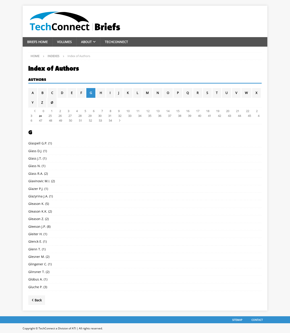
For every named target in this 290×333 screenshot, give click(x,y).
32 (119, 116)
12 (148, 111)
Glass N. (34, 166)
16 (187, 111)
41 (209, 116)
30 (100, 116)
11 (138, 111)
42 (219, 116)
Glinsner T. (36, 272)
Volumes (64, 42)
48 (50, 120)
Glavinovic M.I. (39, 181)
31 (109, 116)
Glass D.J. (35, 151)
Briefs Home (37, 42)
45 (249, 116)
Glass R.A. (35, 173)
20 (227, 111)
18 (207, 111)
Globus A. (35, 279)
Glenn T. (34, 249)
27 (70, 116)
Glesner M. (36, 256)
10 (128, 111)
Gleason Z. (36, 219)
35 (149, 116)
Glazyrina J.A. (38, 196)
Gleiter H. (35, 234)
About (86, 42)
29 (90, 116)
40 (199, 116)
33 (129, 116)
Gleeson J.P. (37, 226)
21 (237, 111)
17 (197, 111)
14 (167, 111)
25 (50, 116)
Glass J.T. (35, 158)
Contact (257, 319)
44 (239, 116)
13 (158, 111)
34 (139, 116)
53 (100, 120)
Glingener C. (37, 264)
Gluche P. (35, 287)
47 (40, 120)
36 (159, 116)
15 (177, 111)
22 (247, 111)
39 (189, 116)
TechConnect (116, 42)
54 (110, 120)
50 (70, 120)
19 (217, 111)
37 (169, 116)
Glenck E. (35, 241)
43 (229, 116)
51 (80, 120)
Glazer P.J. (36, 189)
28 (80, 116)
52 (90, 120)
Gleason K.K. (37, 211)
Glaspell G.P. (37, 143)
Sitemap (237, 319)
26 (60, 116)
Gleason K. (36, 203)
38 (179, 116)
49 (60, 120)
